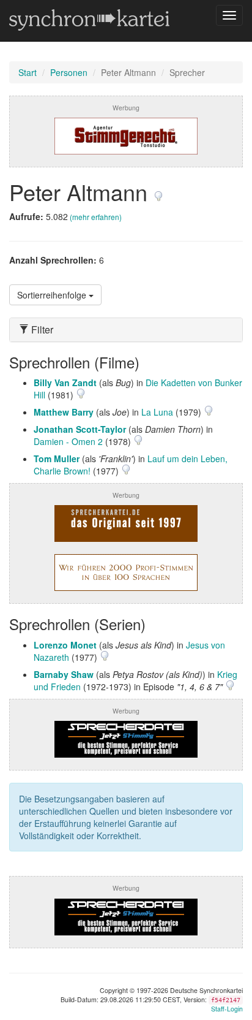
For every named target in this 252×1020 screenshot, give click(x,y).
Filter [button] (41, 329)
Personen (68, 72)
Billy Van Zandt (65, 382)
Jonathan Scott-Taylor (80, 429)
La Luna (157, 412)
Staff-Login (227, 1008)
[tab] (126, 329)
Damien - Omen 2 (68, 441)
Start (27, 72)
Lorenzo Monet (65, 645)
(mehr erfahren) (96, 216)
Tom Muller (57, 458)
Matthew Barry (64, 412)
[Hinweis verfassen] (158, 191)
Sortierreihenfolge (53, 295)
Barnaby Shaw (64, 674)
